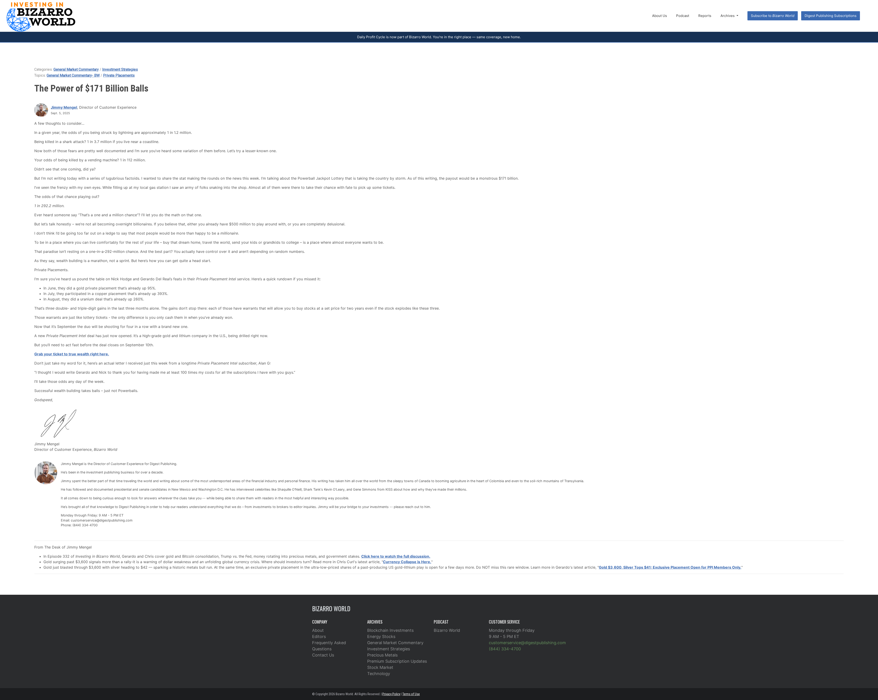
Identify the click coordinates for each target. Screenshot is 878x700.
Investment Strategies (120, 69)
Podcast (682, 16)
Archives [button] (728, 16)
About (318, 630)
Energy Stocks (381, 636)
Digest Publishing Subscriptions (831, 16)
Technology (378, 673)
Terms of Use (411, 694)
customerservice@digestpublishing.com (527, 642)
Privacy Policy (391, 694)
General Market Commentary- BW (73, 75)
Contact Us (323, 655)
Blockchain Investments (390, 630)
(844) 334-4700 (505, 648)
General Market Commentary (76, 69)
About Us (659, 16)
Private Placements (119, 75)
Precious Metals (382, 655)
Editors (319, 636)
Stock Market (380, 667)
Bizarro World (447, 630)
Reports (704, 16)
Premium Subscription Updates (397, 661)
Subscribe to (772, 16)
